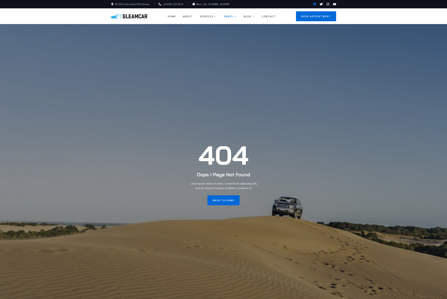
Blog (247, 16)
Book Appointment (316, 16)
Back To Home (223, 200)
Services (207, 16)
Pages (228, 16)
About (188, 16)
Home (172, 16)
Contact (269, 16)
